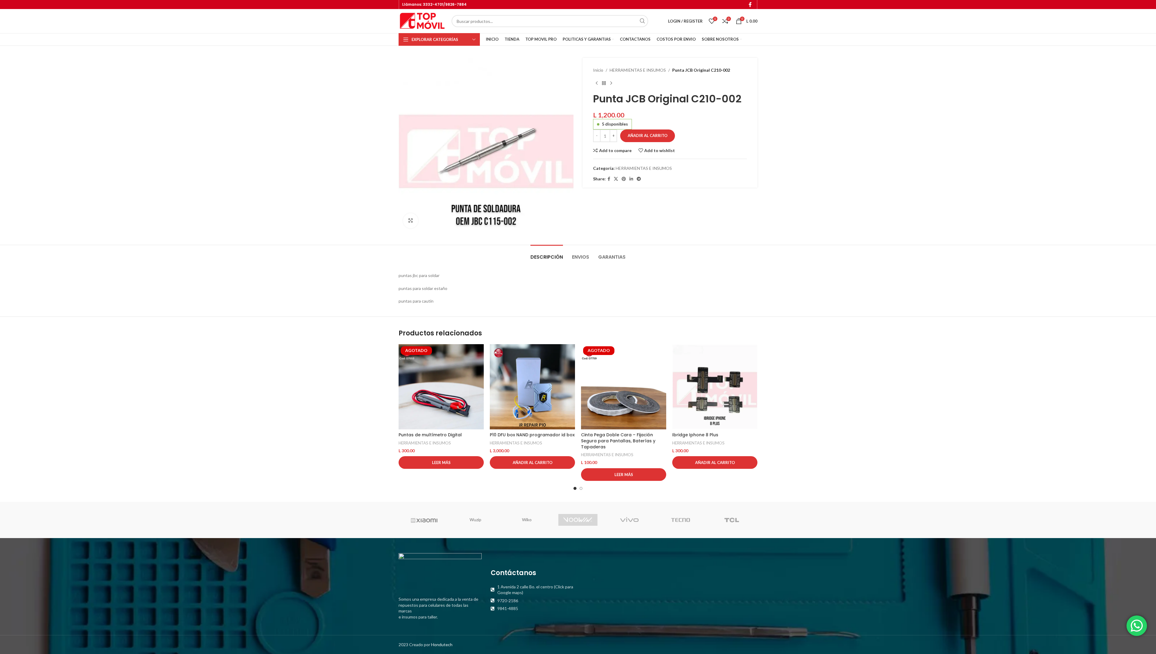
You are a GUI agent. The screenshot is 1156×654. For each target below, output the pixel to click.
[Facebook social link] (750, 4)
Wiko (527, 519)
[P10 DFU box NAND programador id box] (532, 386)
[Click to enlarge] (410, 220)
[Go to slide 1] (574, 488)
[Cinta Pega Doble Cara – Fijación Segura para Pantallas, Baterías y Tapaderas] (623, 386)
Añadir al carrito (647, 135)
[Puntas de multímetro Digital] (441, 386)
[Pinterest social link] (624, 179)
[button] (532, 462)
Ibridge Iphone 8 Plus (695, 435)
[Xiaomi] (424, 520)
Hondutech (441, 644)
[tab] (546, 254)
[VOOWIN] (578, 520)
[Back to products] (604, 83)
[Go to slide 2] (581, 488)
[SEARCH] (642, 21)
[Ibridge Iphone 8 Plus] (714, 386)
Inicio (598, 70)
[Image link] (440, 571)
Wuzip (475, 519)
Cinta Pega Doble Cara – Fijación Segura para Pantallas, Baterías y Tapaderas (618, 441)
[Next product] (611, 83)
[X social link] (616, 179)
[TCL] (731, 520)
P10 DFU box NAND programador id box (532, 435)
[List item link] (532, 589)
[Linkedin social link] (631, 179)
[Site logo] (422, 20)
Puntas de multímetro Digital (430, 435)
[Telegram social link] (639, 179)
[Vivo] (629, 520)
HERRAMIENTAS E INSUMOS (638, 70)
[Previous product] (596, 83)
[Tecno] (680, 520)
